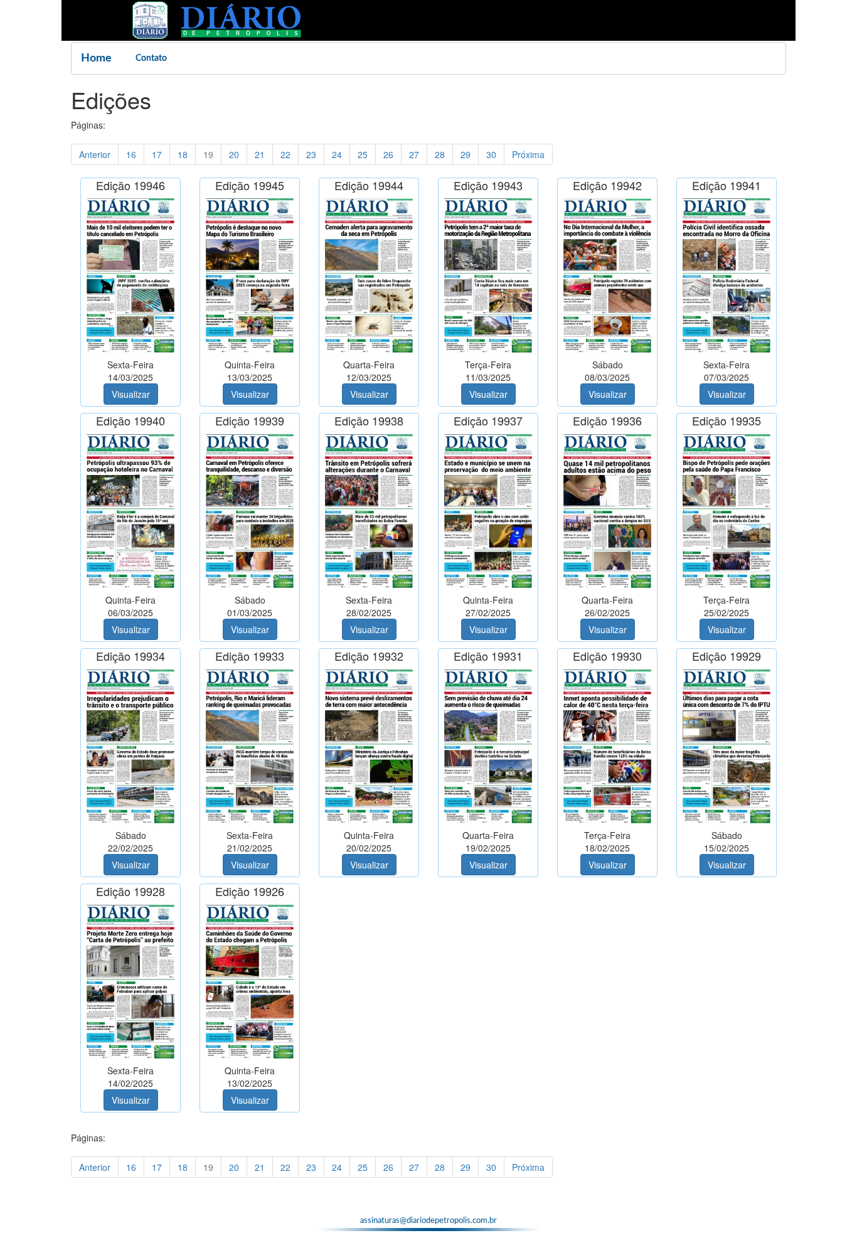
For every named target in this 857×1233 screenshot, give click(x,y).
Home (96, 58)
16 (131, 154)
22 (285, 154)
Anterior (94, 154)
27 (414, 154)
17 (157, 154)
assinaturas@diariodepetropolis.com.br (428, 1220)
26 (388, 154)
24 (337, 154)
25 (363, 154)
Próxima (528, 154)
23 (311, 154)
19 (208, 154)
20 (234, 154)
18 (183, 154)
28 (440, 154)
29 (465, 154)
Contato (151, 58)
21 (260, 154)
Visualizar (131, 394)
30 (491, 154)
